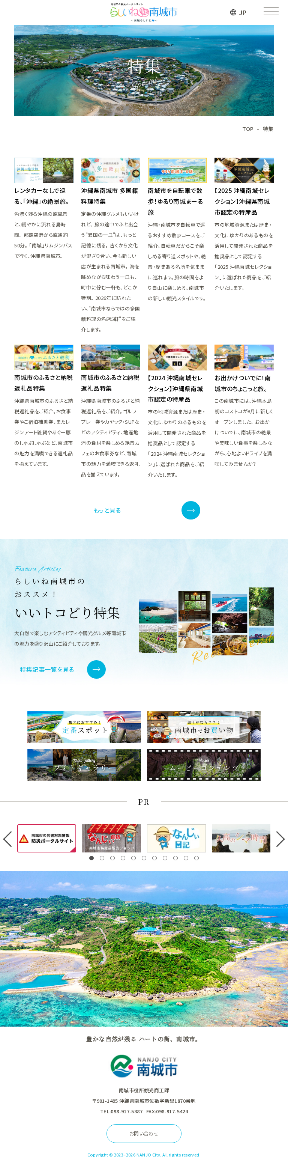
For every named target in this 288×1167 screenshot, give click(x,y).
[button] (91, 858)
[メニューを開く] (271, 12)
